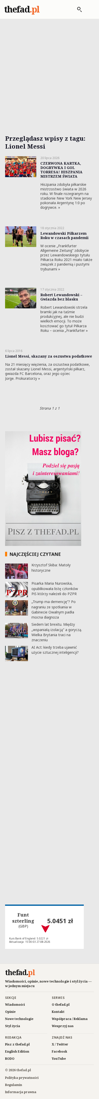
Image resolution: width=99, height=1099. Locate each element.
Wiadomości (15, 1004)
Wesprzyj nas (63, 1026)
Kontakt (58, 1012)
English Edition (17, 1051)
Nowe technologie (19, 1019)
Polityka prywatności (22, 1078)
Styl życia (12, 1026)
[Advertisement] (49, 71)
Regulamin (13, 1085)
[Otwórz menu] (89, 9)
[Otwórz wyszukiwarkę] (77, 9)
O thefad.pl (61, 1004)
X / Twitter (60, 1044)
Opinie (10, 1012)
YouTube (59, 1058)
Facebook (59, 1051)
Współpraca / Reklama (70, 1019)
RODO (9, 1058)
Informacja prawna (20, 1092)
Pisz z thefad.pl (17, 1044)
